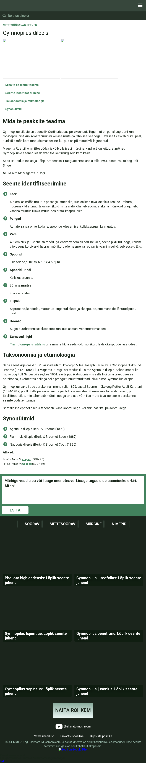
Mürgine (94, 524)
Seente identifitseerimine (22, 93)
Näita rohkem (73, 710)
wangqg (27, 463)
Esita (15, 510)
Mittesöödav (62, 524)
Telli (2, 761)
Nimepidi (119, 524)
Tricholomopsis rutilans (27, 344)
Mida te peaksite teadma (22, 85)
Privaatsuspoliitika (72, 736)
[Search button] (4, 15)
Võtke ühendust (44, 736)
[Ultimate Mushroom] (73, 5)
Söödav (32, 524)
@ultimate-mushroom (77, 726)
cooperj (26, 459)
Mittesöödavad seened (20, 25)
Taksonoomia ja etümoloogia (25, 101)
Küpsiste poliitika (101, 736)
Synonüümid (13, 109)
